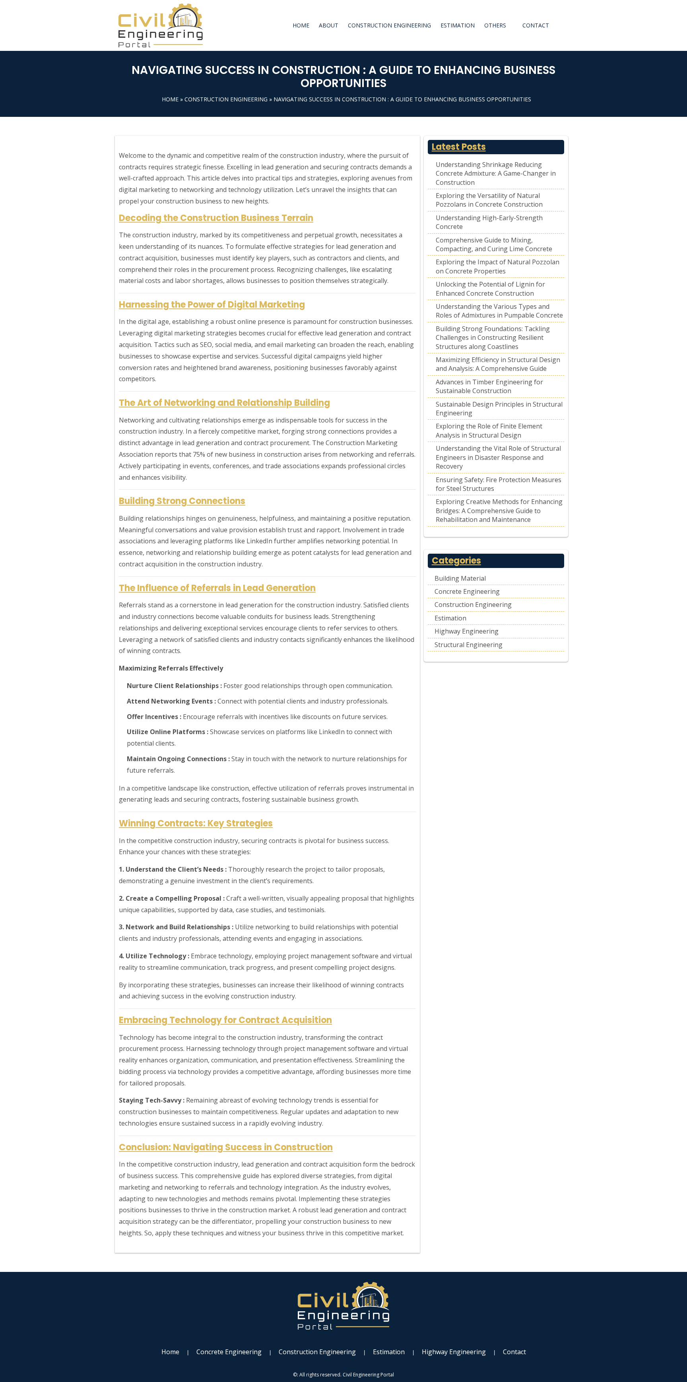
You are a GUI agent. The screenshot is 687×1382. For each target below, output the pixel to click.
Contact (535, 25)
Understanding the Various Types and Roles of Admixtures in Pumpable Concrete (499, 311)
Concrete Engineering (467, 591)
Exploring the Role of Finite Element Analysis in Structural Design (489, 430)
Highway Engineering (467, 631)
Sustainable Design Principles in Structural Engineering (499, 408)
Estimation (458, 25)
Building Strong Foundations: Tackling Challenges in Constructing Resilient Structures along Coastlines (493, 337)
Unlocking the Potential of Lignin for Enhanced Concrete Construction (490, 288)
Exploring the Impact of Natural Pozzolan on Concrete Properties (497, 266)
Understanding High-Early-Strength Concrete (489, 222)
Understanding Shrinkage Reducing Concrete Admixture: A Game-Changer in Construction (496, 173)
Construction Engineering (389, 25)
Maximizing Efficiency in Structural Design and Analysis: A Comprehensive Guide (498, 364)
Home (301, 25)
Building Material (460, 578)
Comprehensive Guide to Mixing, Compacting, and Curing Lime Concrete (494, 244)
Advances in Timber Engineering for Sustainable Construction (489, 386)
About (328, 25)
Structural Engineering (469, 644)
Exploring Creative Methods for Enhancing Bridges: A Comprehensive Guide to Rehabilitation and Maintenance (499, 510)
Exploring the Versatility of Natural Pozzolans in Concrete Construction (489, 200)
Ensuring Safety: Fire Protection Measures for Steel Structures (498, 484)
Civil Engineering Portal (368, 1374)
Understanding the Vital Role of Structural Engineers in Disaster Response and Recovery (498, 457)
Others (495, 25)
